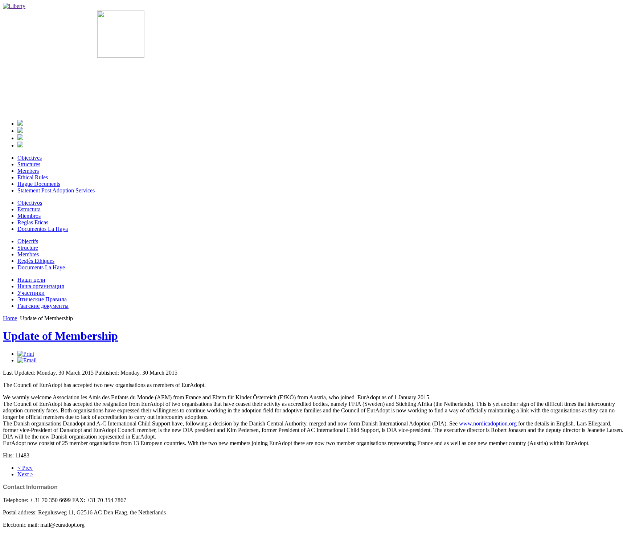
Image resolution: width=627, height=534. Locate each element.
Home (10, 318)
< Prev (25, 468)
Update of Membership (60, 335)
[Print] (25, 354)
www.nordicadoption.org (488, 423)
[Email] (27, 360)
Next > (25, 474)
